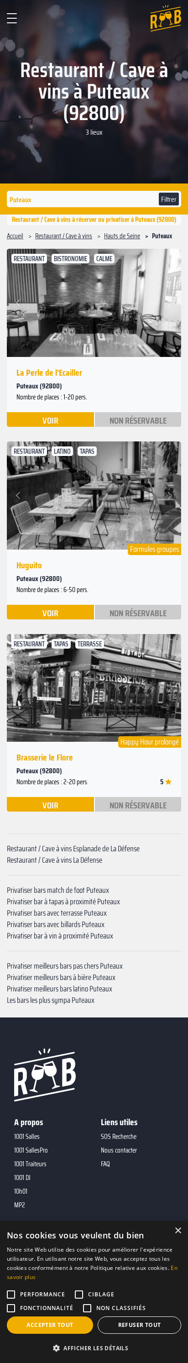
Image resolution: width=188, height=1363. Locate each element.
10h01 (20, 1191)
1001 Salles (27, 1136)
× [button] (177, 1230)
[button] (19, 303)
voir (50, 420)
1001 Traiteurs (30, 1164)
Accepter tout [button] (49, 1325)
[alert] (94, 1292)
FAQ (105, 1164)
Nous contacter (119, 1150)
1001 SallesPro (31, 1150)
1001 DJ (22, 1177)
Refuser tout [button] (139, 1325)
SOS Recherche (118, 1136)
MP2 (19, 1205)
